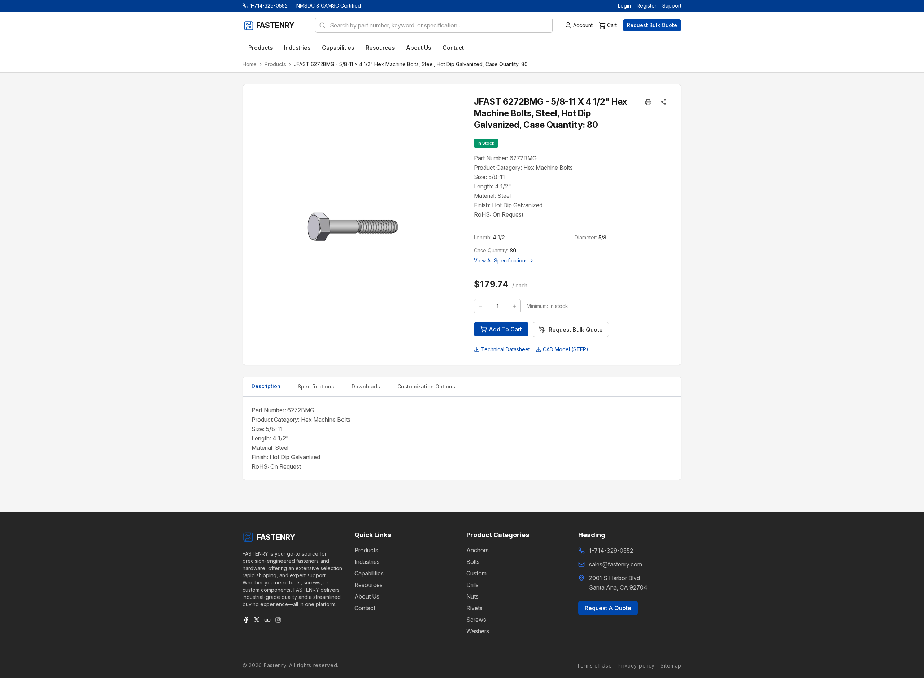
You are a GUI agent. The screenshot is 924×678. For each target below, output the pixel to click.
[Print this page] (648, 102)
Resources (368, 584)
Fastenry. (274, 665)
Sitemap (671, 665)
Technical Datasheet (505, 349)
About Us (366, 596)
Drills (472, 584)
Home (250, 64)
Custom (476, 573)
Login (624, 6)
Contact (364, 608)
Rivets (474, 608)
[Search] (320, 25)
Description (266, 386)
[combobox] (434, 25)
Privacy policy (636, 665)
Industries (367, 561)
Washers (477, 631)
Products (275, 64)
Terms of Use (594, 665)
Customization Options (426, 386)
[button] (663, 102)
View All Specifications (501, 260)
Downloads (366, 386)
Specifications (316, 386)
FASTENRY (276, 537)
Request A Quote (608, 608)
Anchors (477, 550)
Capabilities (369, 573)
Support (671, 6)
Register (647, 6)
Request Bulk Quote (652, 25)
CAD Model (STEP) (565, 349)
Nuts (472, 596)
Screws (476, 619)
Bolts (473, 561)
